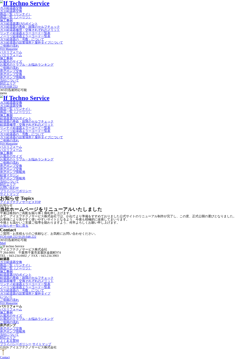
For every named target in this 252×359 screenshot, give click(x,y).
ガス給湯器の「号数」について (22, 39)
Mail (3, 243)
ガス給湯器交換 (11, 7)
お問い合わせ (9, 187)
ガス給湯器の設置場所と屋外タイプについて (31, 42)
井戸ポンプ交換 (11, 71)
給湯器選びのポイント (16, 118)
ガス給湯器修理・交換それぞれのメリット (30, 30)
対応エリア (8, 83)
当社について (9, 80)
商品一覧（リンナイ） (16, 14)
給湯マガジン (9, 175)
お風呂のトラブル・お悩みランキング (27, 64)
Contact (5, 357)
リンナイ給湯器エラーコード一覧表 (25, 33)
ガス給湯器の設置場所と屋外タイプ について (25, 295)
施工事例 (6, 20)
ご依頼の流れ (9, 45)
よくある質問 (9, 341)
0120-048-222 (9, 86)
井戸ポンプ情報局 (12, 77)
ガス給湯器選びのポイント (19, 23)
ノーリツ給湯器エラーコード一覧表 (25, 36)
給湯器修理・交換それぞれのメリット (27, 124)
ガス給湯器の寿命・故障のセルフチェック (30, 26)
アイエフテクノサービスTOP (20, 202)
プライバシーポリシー (16, 191)
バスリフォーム (11, 52)
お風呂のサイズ (11, 61)
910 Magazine (9, 49)
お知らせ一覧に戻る (14, 225)
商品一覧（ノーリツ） (16, 17)
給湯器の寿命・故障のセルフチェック (27, 121)
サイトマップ (9, 194)
